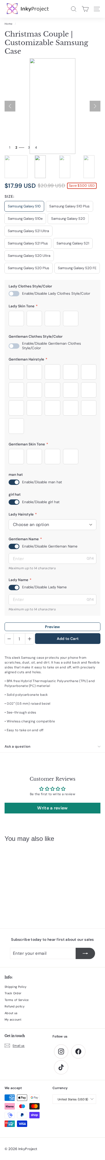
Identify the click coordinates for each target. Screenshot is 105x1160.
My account (13, 1019)
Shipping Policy (16, 987)
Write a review (52, 808)
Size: (9, 196)
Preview (52, 626)
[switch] (14, 293)
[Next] (95, 106)
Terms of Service (17, 1000)
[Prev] (10, 106)
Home (8, 24)
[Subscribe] (85, 953)
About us (11, 1013)
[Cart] (85, 9)
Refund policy (14, 1006)
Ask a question (18, 746)
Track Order (13, 993)
